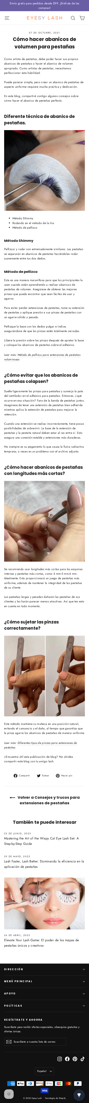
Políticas (13, 1005)
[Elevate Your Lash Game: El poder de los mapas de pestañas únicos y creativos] (44, 903)
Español (41, 1071)
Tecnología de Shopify (55, 1098)
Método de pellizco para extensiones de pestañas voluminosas (42, 357)
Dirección (13, 969)
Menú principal (18, 981)
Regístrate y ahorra (23, 1019)
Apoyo (10, 993)
